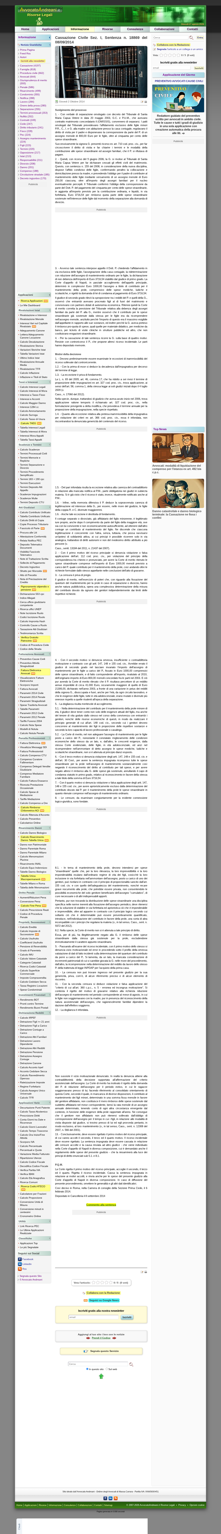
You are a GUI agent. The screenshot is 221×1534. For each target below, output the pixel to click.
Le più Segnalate (29, 1247)
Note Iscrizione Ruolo (31, 613)
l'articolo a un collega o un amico (180, 49)
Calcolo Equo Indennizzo (33, 867)
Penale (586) (27, 87)
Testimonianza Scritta (31, 633)
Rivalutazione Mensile (32, 319)
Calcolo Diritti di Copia (32, 520)
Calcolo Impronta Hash (32, 621)
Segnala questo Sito (31, 1276)
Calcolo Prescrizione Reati (34, 910)
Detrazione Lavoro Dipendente (30, 1042)
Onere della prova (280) (33, 105)
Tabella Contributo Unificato (35, 516)
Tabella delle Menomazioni (34, 887)
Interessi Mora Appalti (32, 435)
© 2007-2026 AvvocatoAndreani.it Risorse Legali (150, 1505)
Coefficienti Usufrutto (31, 942)
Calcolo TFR (27, 1097)
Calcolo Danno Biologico (33, 832)
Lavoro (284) (27, 101)
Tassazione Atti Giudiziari (33, 629)
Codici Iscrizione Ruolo (32, 617)
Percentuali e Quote (31, 1150)
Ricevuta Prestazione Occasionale (31, 786)
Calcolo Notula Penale (32, 733)
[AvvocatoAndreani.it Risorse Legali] (40, 12)
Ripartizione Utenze (30, 1158)
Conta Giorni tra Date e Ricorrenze (32, 1121)
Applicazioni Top (29, 1243)
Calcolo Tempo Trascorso (34, 1130)
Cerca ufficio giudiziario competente (32, 604)
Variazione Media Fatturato (35, 1154)
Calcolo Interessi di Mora (33, 391)
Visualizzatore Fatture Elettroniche (32, 679)
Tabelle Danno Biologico (33, 871)
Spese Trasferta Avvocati (33, 705)
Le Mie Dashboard (30, 305)
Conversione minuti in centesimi (32, 1211)
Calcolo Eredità (28, 927)
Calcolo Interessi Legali (32, 387)
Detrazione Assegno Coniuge (31, 1058)
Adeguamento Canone (32, 330)
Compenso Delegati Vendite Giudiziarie (35, 768)
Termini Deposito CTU (32, 502)
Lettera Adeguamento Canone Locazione (32, 336)
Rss (24, 1268)
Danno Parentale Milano (33, 852)
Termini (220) (27, 149)
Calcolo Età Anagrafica (32, 1178)
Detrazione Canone (30, 1063)
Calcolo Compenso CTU (33, 755)
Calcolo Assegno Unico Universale (32, 1092)
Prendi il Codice (101, 1337)
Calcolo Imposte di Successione (30, 933)
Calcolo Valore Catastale (33, 958)
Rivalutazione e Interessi (33, 315)
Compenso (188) (29, 171)
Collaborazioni (164, 29)
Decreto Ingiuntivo (30, 567)
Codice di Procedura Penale (31, 915)
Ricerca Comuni (28, 1182)
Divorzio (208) (27, 163)
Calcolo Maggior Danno (33, 403)
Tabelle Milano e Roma (32, 883)
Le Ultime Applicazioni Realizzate (32, 1232)
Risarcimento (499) (30, 90)
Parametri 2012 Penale (32, 717)
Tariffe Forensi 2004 (31, 721)
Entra (200, 37)
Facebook (27, 1259)
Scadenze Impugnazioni (33, 494)
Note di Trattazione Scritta (34, 558)
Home (25, 29)
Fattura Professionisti (31, 751)
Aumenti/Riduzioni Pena (33, 897)
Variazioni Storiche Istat (33, 349)
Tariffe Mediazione (30, 799)
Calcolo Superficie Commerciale (30, 972)
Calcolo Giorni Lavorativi (33, 1126)
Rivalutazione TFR (30, 369)
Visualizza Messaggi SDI (33, 747)
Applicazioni (50, 29)
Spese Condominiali (31, 989)
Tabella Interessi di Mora (33, 431)
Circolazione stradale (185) (35, 174)
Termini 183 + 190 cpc (32, 479)
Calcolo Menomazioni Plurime (32, 858)
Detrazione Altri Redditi (32, 1048)
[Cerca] (131, 1364)
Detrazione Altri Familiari (33, 1037)
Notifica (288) (27, 98)
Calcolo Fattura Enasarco (34, 780)
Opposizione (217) (30, 152)
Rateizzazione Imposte (32, 1082)
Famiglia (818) (28, 69)
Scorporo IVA (27, 1142)
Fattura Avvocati (29, 689)
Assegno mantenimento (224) (33, 140)
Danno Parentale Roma (33, 848)
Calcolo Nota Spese (31, 725)
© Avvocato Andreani (31, 1279)
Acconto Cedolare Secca (33, 1071)
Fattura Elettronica (30, 743)
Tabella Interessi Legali (32, 427)
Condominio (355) (30, 94)
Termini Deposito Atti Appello (31, 489)
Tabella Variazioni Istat (32, 353)
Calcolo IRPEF (28, 1017)
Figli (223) (25, 145)
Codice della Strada (30, 649)
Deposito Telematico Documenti (31, 546)
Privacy (182, 1505)
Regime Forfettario (30, 1086)
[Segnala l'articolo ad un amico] (142, 101)
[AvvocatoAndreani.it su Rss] (115, 1498)
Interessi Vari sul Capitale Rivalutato (34, 325)
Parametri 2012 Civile (32, 713)
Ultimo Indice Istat (30, 357)
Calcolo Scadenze (30, 449)
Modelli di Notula (29, 729)
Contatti (192, 29)
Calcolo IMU (26, 954)
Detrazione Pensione (31, 1052)
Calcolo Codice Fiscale (32, 1162)
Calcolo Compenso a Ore (34, 803)
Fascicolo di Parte (30, 528)
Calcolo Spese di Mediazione (29, 793)
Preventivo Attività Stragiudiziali (29, 664)
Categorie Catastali (30, 962)
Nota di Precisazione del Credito (33, 581)
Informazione (80, 29)
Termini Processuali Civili (33, 453)
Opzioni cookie (197, 1505)
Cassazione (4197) (30, 65)
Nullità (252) (26, 116)
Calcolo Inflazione (29, 373)
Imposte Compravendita (33, 977)
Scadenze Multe (29, 498)
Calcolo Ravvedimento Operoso (32, 1077)
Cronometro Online (30, 1216)
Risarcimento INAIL (30, 863)
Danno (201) (27, 167)
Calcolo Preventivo (30, 818)
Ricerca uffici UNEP (30, 609)
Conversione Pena (30, 901)
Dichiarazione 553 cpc (32, 594)
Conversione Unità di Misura (31, 1203)
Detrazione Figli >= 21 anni (34, 1021)
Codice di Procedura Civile (34, 645)
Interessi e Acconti (30, 399)
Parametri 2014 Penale (32, 697)
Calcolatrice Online (30, 822)
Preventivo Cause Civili (32, 659)
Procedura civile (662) (32, 73)
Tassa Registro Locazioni (33, 985)
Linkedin (27, 1264)
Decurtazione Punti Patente (35, 1107)
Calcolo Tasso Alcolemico (33, 1111)
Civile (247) (26, 123)
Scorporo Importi (29, 685)
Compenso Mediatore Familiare (32, 775)
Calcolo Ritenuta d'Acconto (34, 814)
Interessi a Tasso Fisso (32, 394)
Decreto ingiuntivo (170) (33, 178)
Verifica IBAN (27, 1174)
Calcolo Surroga (29, 415)
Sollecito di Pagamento (32, 562)
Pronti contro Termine (32, 1003)
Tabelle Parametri (29, 709)
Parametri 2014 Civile (32, 693)
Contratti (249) (28, 120)
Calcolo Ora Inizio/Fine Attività (32, 1136)
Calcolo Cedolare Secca (33, 981)
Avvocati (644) (28, 76)
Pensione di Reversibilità (33, 946)
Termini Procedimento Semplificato (32, 473)
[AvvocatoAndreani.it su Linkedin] (110, 1498)
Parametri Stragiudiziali (32, 701)
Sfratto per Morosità (31, 571)
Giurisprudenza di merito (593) (33, 82)
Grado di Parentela (30, 950)
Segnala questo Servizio (104, 1351)
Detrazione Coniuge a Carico (32, 1031)
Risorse (107, 29)
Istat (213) (25, 156)
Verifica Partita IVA (30, 1170)
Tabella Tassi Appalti (31, 439)
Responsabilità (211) (31, 160)
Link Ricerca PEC (29, 1226)
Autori (23, 57)
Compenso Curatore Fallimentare (31, 761)
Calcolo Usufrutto (29, 938)
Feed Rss (25, 53)
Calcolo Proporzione (31, 1197)
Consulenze (135, 29)
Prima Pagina (27, 49)
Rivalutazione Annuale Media (32, 363)
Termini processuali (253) (34, 112)
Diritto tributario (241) (31, 127)
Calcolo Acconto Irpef (31, 1067)
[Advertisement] (33, 239)
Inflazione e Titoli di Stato (33, 377)
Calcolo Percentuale (31, 1146)
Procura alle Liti (28, 532)
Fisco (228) (26, 131)
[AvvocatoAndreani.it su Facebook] (105, 1498)
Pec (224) (25, 134)
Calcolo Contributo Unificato (35, 512)
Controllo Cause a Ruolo (33, 625)
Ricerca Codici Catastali (33, 966)
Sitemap (108, 1505)
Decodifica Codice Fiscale (34, 1166)
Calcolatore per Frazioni (33, 1193)
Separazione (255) (30, 109)
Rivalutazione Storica (31, 345)
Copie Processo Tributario (34, 524)
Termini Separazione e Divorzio (32, 466)
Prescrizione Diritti (30, 1115)
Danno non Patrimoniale (33, 844)
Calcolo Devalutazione (32, 341)
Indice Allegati (27, 598)
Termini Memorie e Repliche (30, 459)
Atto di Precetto (28, 575)
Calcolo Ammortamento (33, 411)
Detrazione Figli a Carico (33, 1025)
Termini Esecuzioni (30, 483)
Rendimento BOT (29, 999)
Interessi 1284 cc (29, 407)
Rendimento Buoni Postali (34, 1007)
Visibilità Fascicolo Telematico (30, 553)
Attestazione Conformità (33, 536)
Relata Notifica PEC (30, 540)
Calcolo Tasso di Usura (32, 419)
